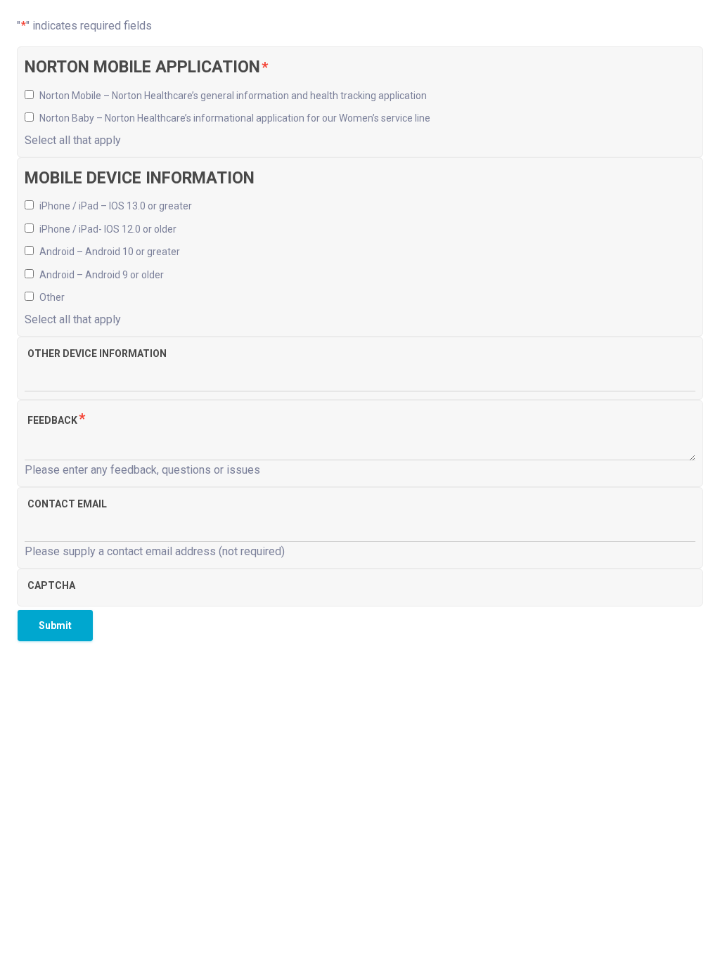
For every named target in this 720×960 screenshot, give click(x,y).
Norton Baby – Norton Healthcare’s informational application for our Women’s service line (234, 118)
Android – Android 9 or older (101, 274)
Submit (55, 625)
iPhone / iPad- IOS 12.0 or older (107, 229)
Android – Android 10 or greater (109, 251)
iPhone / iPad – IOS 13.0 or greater (115, 206)
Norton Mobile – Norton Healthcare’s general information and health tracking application (233, 95)
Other (52, 297)
